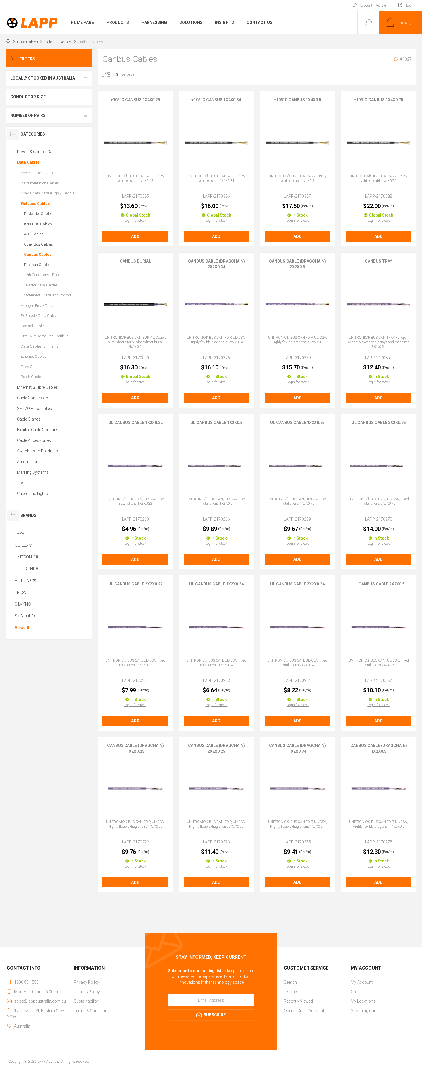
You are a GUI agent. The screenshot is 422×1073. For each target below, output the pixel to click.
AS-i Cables (33, 234)
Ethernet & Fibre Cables (37, 387)
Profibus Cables (37, 265)
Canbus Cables (37, 254)
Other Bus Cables (38, 244)
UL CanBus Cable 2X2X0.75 (378, 422)
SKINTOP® (25, 616)
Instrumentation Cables (40, 183)
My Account (362, 982)
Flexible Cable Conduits (37, 429)
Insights (291, 991)
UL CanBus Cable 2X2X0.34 (297, 584)
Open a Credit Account (304, 1010)
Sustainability (86, 1001)
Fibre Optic (29, 367)
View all (22, 627)
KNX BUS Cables (38, 224)
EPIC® (20, 592)
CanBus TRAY (378, 261)
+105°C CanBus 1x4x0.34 (216, 99)
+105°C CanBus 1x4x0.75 (378, 99)
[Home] (8, 42)
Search (290, 982)
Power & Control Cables (38, 151)
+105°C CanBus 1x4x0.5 (297, 99)
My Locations (363, 1001)
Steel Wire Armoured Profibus (44, 336)
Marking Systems (33, 472)
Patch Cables (32, 377)
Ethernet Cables (34, 356)
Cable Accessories (34, 440)
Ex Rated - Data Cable (39, 315)
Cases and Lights (32, 493)
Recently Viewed (298, 1001)
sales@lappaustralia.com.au (40, 1001)
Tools (22, 483)
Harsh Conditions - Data (40, 275)
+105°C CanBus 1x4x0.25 (135, 99)
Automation (27, 461)
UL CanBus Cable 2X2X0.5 (379, 584)
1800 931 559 (26, 982)
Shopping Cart (364, 1010)
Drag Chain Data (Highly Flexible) (48, 193)
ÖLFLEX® (23, 545)
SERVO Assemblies (34, 408)
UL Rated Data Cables (39, 285)
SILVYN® (23, 604)
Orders (357, 991)
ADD (135, 236)
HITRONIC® (25, 580)
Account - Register (373, 5)
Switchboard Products (37, 451)
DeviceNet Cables (38, 213)
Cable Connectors (33, 398)
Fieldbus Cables (35, 203)
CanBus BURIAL (135, 261)
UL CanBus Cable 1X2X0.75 (297, 422)
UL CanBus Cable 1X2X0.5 (216, 422)
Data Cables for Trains (39, 346)
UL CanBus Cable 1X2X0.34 (216, 584)
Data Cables (28, 162)
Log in (410, 5)
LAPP (19, 533)
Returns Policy (87, 991)
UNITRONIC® (27, 557)
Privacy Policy (86, 982)
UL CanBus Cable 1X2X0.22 (135, 422)
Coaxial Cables (33, 326)
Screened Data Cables (39, 173)
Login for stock (135, 221)
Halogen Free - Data (37, 305)
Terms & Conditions (92, 1010)
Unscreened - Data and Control (46, 295)
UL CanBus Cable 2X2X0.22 (135, 584)
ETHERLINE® (27, 569)
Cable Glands (29, 419)
